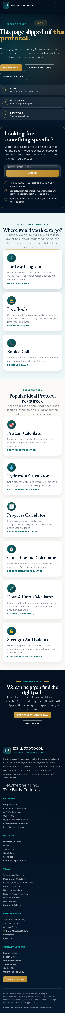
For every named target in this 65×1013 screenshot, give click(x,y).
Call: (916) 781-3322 (13, 972)
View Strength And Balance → (24, 656)
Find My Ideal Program (13, 827)
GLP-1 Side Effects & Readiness (18, 882)
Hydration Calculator (13, 890)
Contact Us (32, 723)
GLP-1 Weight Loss (12, 812)
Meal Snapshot (10, 901)
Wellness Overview (12, 842)
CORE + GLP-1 (10, 816)
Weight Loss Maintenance (15, 819)
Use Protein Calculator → (22, 450)
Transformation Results (14, 919)
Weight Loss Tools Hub (14, 875)
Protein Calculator (11, 886)
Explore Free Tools (40, 67)
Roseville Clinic (10, 953)
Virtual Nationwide (12, 960)
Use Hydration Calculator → (24, 489)
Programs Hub (10, 804)
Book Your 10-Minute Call (32, 715)
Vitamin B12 (8, 849)
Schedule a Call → (17, 365)
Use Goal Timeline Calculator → (26, 571)
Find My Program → (18, 283)
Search (32, 173)
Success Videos (10, 923)
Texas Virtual (9, 964)
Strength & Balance (12, 905)
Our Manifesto (10, 927)
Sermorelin (8, 857)
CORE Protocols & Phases (15, 823)
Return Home (11, 67)
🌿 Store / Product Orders (15, 931)
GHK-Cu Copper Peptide (14, 860)
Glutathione (8, 853)
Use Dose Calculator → (20, 614)
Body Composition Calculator (16, 894)
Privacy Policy (9, 938)
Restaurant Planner (12, 897)
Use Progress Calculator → (23, 532)
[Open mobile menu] (58, 5)
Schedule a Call (13, 76)
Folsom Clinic (9, 957)
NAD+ (6, 845)
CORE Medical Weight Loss (16, 808)
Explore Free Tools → (19, 326)
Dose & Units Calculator (14, 879)
